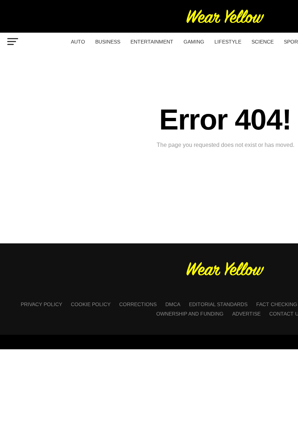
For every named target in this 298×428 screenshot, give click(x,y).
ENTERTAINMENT (151, 42)
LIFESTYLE (227, 42)
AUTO (78, 42)
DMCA (172, 304)
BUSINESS (107, 42)
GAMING (194, 42)
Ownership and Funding (190, 314)
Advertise (246, 314)
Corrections (138, 304)
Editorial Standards (218, 304)
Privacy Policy (41, 304)
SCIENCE (262, 42)
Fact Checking (276, 304)
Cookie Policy (90, 304)
